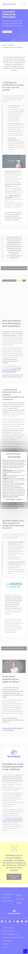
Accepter (19, 499)
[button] (25, 951)
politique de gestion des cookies (10, 496)
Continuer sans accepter (13, 453)
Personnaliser (10, 499)
